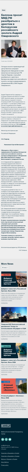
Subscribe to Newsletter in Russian (10, 456)
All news (4, 267)
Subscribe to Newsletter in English (10, 453)
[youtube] (9, 439)
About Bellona (5, 462)
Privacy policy (4, 465)
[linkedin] (2, 439)
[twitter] (6, 439)
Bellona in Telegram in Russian (9, 459)
